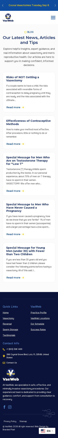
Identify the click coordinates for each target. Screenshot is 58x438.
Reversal (7, 323)
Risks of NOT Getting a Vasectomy (22, 79)
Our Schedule (37, 323)
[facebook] (4, 407)
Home (6, 312)
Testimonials (9, 335)
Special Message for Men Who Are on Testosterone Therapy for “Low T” (28, 161)
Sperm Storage (10, 329)
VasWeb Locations (40, 318)
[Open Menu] (53, 17)
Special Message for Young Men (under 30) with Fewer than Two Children (25, 251)
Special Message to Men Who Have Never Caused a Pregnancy (27, 207)
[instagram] (9, 407)
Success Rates (38, 329)
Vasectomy (8, 318)
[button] (3, 5)
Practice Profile (39, 312)
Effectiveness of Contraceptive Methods (28, 122)
